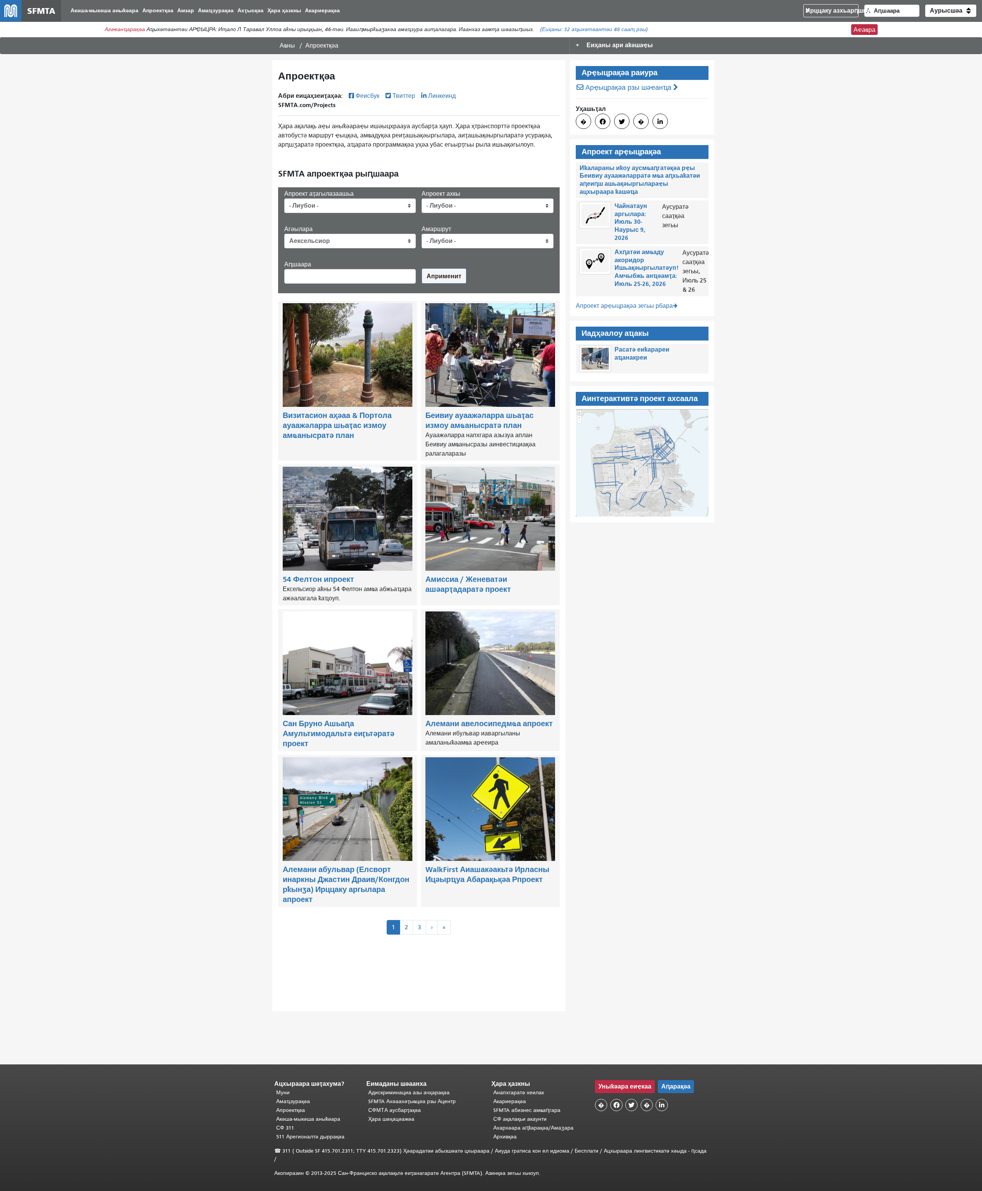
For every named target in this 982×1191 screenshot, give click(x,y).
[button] (950, 11)
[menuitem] (104, 11)
